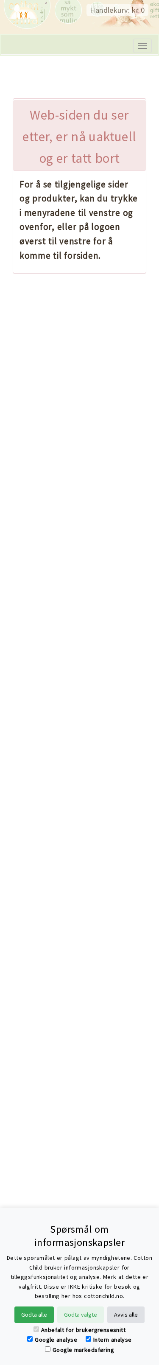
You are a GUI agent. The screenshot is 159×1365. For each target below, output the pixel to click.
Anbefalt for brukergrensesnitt (83, 1330)
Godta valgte (80, 1314)
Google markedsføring (83, 1350)
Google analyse (56, 1339)
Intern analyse (112, 1339)
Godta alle (34, 1314)
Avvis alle (126, 1314)
